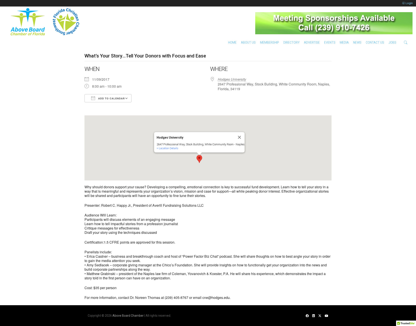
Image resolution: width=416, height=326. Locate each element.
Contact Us (375, 42)
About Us (248, 42)
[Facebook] (307, 316)
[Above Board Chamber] (45, 22)
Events (329, 42)
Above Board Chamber (128, 315)
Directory (291, 42)
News (357, 42)
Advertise (312, 42)
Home (232, 42)
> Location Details (167, 148)
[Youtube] (326, 316)
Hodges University (232, 79)
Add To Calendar (111, 98)
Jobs (392, 42)
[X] (319, 316)
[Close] (239, 137)
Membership (269, 42)
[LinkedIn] (313, 316)
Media (344, 42)
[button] (199, 159)
